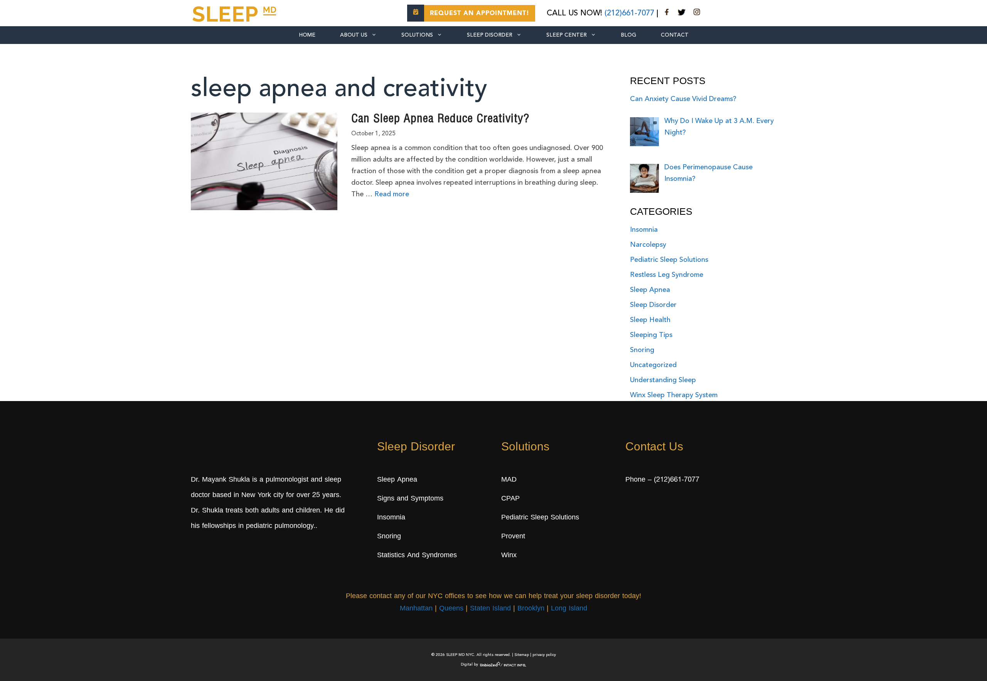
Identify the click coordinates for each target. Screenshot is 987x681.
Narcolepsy (648, 244)
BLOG (628, 35)
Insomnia (644, 229)
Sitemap (521, 655)
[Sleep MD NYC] (235, 12)
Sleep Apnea (650, 290)
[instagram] (696, 13)
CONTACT (675, 35)
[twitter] (682, 13)
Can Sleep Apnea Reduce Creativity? (440, 119)
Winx (509, 555)
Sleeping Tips (651, 335)
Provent (513, 536)
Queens (451, 608)
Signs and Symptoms (410, 499)
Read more (391, 194)
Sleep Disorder (489, 35)
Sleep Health (650, 320)
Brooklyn (530, 608)
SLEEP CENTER (566, 35)
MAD (509, 480)
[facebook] (667, 13)
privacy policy (544, 655)
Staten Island (490, 608)
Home (307, 35)
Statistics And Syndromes (417, 555)
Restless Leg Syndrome (666, 274)
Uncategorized (653, 365)
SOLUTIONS (417, 35)
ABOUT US (353, 35)
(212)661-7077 (629, 13)
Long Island (569, 608)
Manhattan (416, 608)
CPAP (510, 499)
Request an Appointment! (479, 13)
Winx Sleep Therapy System (674, 395)
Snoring (642, 350)
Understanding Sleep (663, 380)
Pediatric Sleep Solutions (669, 259)
